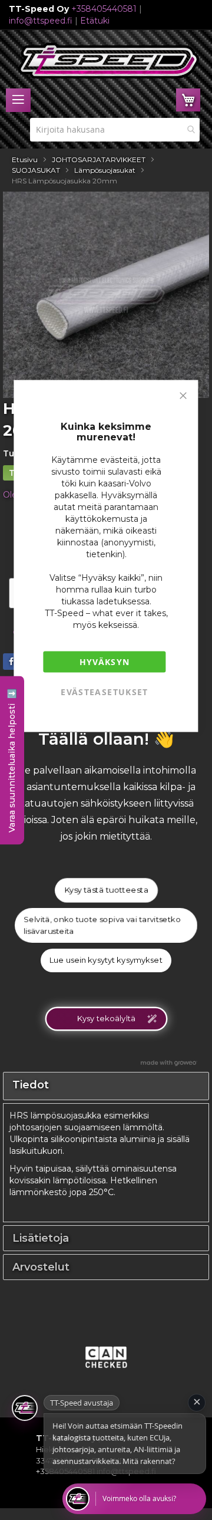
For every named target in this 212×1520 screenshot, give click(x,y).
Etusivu (25, 159)
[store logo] (109, 61)
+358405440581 (104, 9)
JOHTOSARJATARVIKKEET (98, 159)
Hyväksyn (105, 661)
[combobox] (115, 130)
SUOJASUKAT (36, 170)
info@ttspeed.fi (40, 20)
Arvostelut (40, 1267)
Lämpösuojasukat (104, 170)
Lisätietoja (40, 1238)
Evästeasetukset (104, 692)
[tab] (106, 1238)
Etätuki (95, 20)
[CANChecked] (106, 1372)
